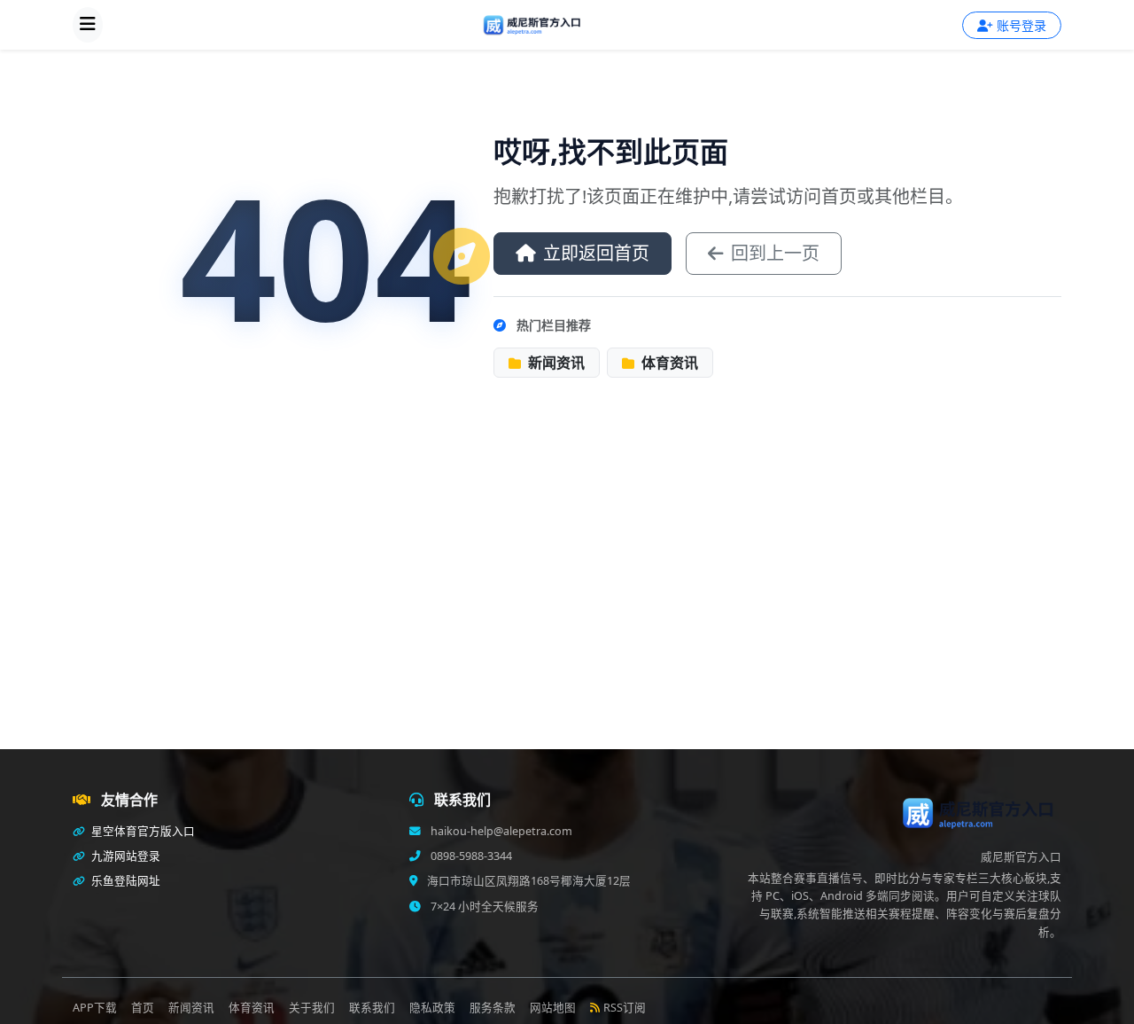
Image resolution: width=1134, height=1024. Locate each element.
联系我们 (372, 1007)
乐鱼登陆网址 (124, 880)
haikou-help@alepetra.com (500, 831)
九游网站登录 (124, 856)
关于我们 (312, 1007)
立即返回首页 (596, 253)
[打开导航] (88, 25)
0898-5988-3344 (470, 856)
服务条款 (493, 1007)
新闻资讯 (554, 362)
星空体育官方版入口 (142, 831)
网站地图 (553, 1007)
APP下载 (95, 1007)
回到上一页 (775, 253)
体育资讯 (668, 362)
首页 (142, 1007)
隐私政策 (432, 1007)
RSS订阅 (624, 1007)
